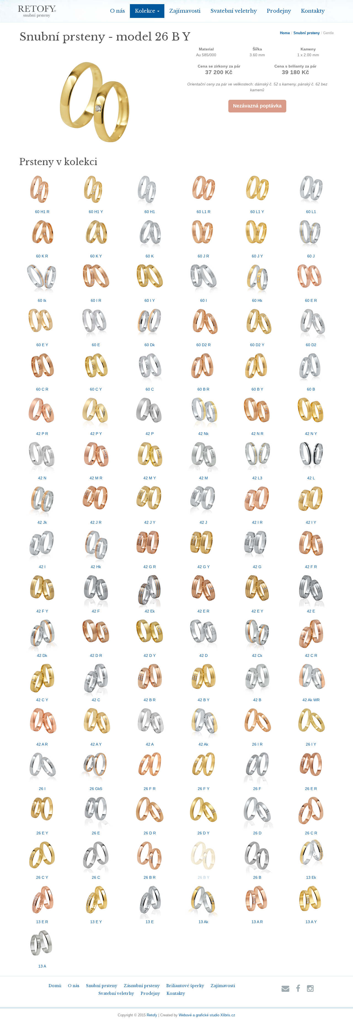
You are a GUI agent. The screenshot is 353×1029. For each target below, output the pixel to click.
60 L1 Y (257, 211)
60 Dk (150, 345)
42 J (203, 522)
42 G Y (203, 567)
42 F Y (42, 611)
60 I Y (150, 300)
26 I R (257, 744)
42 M (203, 478)
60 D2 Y (257, 345)
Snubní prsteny (306, 33)
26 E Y (42, 833)
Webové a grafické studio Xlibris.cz (207, 1015)
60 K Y (96, 256)
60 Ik (42, 300)
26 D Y (203, 833)
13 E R (42, 922)
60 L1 (311, 211)
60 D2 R (203, 345)
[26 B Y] (95, 101)
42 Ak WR (311, 700)
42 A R (42, 744)
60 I (203, 300)
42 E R (203, 611)
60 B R (203, 389)
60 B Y (257, 389)
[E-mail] (285, 990)
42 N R (257, 433)
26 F (257, 788)
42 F (96, 611)
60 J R (203, 256)
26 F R (150, 788)
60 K (150, 256)
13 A (42, 966)
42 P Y (96, 433)
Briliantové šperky (185, 985)
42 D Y (150, 655)
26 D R (150, 833)
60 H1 (150, 211)
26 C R (311, 833)
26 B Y (203, 877)
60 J (311, 256)
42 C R (311, 655)
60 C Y (96, 389)
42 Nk (203, 433)
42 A (150, 744)
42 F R (311, 567)
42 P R (42, 433)
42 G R (149, 567)
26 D (257, 833)
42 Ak (203, 744)
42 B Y (203, 700)
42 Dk (42, 655)
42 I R (257, 522)
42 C (96, 700)
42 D (203, 655)
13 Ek (311, 877)
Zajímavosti (184, 11)
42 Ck (257, 655)
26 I (42, 788)
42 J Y (149, 522)
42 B (257, 700)
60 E (96, 345)
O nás (117, 11)
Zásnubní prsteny (142, 985)
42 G (257, 567)
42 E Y (257, 611)
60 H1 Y (96, 211)
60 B (311, 389)
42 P (150, 433)
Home (285, 33)
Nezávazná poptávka (257, 106)
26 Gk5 (96, 788)
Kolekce (146, 11)
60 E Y (42, 345)
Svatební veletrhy (233, 11)
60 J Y (257, 256)
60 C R (42, 389)
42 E (311, 611)
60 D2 (311, 345)
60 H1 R (42, 211)
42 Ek (150, 611)
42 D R (96, 655)
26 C (96, 877)
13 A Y (311, 922)
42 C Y (42, 700)
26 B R (150, 877)
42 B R (150, 700)
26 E (96, 833)
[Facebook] (298, 990)
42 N (42, 478)
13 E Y (96, 922)
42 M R (96, 478)
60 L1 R (203, 211)
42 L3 (257, 478)
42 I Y (311, 522)
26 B (257, 877)
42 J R (95, 522)
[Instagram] (310, 990)
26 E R (311, 788)
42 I (42, 567)
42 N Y (311, 433)
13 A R (257, 922)
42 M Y (149, 478)
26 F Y (203, 788)
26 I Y (311, 744)
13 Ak (203, 922)
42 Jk (42, 522)
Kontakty (313, 11)
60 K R (42, 256)
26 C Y (42, 877)
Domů (55, 985)
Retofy (152, 1015)
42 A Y (95, 744)
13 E (150, 922)
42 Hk (96, 567)
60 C (150, 389)
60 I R (96, 300)
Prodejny (279, 11)
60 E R (311, 300)
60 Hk (257, 300)
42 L (311, 478)
